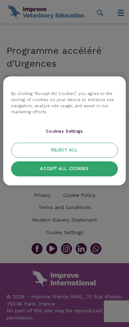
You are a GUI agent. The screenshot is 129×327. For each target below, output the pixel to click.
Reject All (64, 149)
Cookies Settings (64, 131)
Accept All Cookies (64, 168)
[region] (64, 130)
